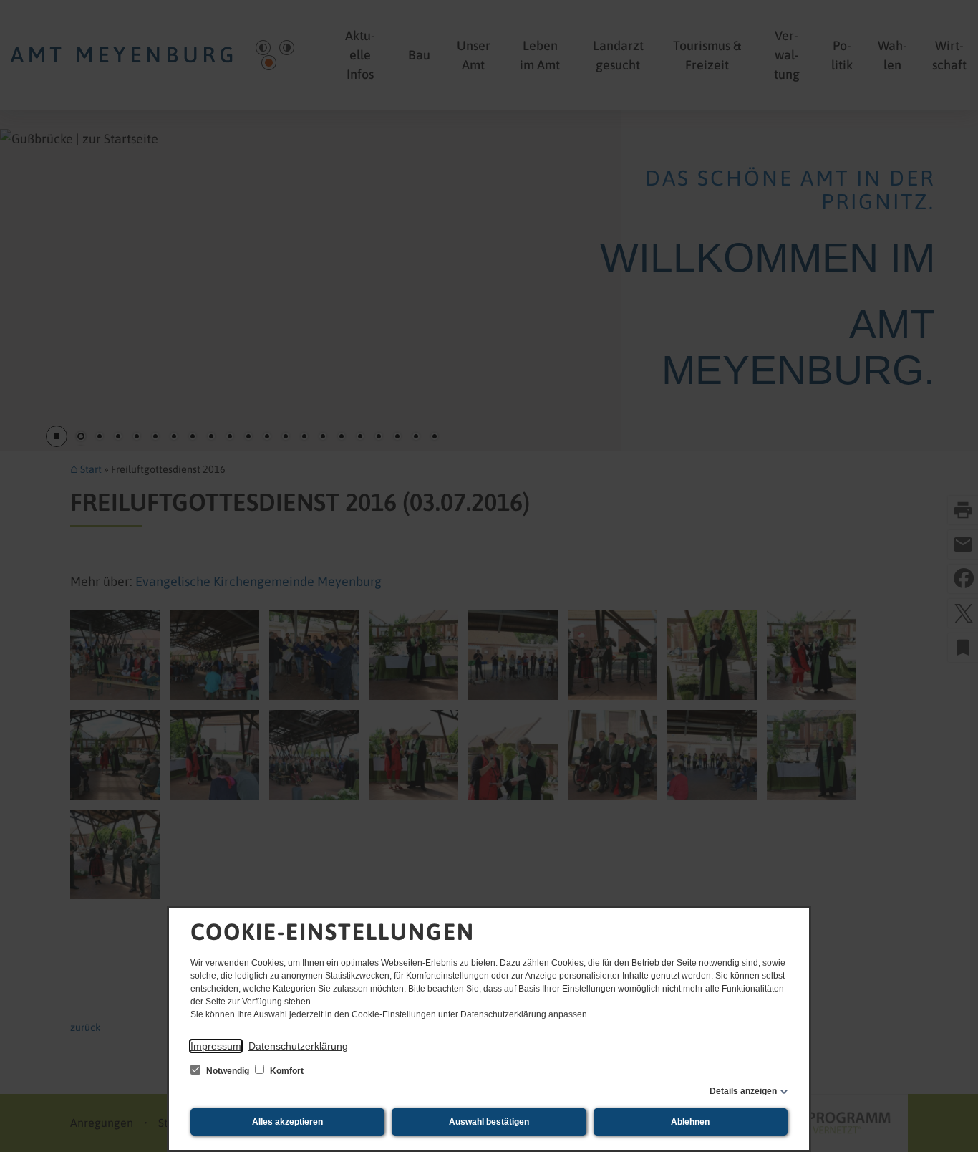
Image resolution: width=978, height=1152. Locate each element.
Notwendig (227, 1071)
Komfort (286, 1071)
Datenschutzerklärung (298, 1046)
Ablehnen (690, 1122)
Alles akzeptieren (287, 1122)
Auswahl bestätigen (489, 1122)
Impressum (215, 1046)
